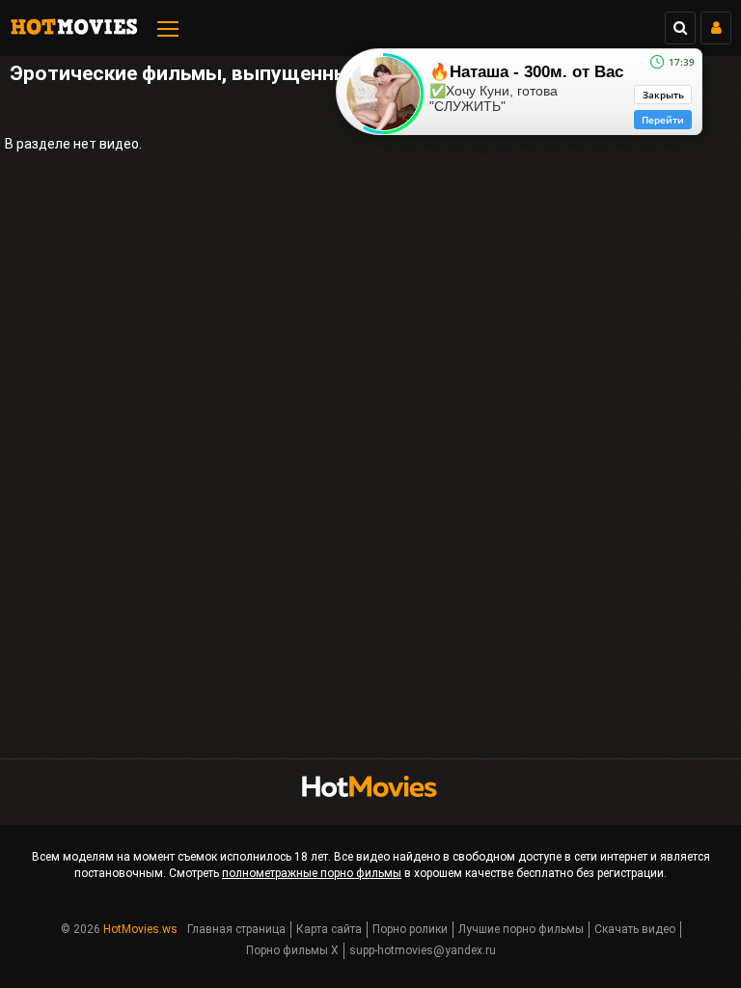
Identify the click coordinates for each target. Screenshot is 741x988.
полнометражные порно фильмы (311, 873)
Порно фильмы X (292, 950)
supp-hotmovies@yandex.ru (422, 950)
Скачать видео (634, 929)
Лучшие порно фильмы (521, 929)
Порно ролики (410, 929)
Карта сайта (329, 929)
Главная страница (236, 929)
